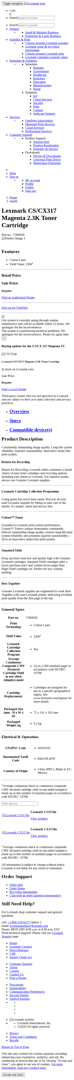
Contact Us (16, 974)
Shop (12, 173)
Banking (38, 67)
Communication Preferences (27, 991)
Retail (36, 89)
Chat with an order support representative (35, 895)
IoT (35, 96)
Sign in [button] (13, 176)
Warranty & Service (45, 149)
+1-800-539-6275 (18, 922)
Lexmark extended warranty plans (46, 57)
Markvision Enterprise (47, 163)
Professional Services (38, 131)
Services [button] (14, 117)
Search (13, 17)
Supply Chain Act (20, 957)
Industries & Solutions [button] (23, 60)
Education (39, 82)
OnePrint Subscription (39, 120)
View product (39, 818)
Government (41, 71)
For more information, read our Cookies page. (32, 1066)
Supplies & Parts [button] (19, 39)
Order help (16, 885)
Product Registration (46, 145)
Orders (29, 187)
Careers (14, 971)
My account (32, 180)
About (13, 967)
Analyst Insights (19, 998)
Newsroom (16, 984)
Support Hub (41, 142)
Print (36, 106)
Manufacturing (42, 85)
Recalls (14, 1040)
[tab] (40, 411)
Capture (38, 110)
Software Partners (44, 113)
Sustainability (17, 988)
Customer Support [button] (20, 134)
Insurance (39, 78)
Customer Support (20, 964)
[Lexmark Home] (35, 3)
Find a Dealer (17, 978)
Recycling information (23, 892)
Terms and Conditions (23, 1036)
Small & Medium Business (42, 32)
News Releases (18, 950)
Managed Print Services (40, 124)
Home (13, 197)
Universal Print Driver (47, 159)
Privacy (14, 1033)
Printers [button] (14, 29)
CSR (12, 953)
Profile (29, 183)
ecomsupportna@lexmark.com (29, 925)
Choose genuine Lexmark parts (44, 53)
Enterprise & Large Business (43, 36)
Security (38, 103)
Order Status (17, 888)
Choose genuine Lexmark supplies (46, 43)
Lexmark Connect (20, 946)
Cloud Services (42, 99)
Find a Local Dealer (14, 389)
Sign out (30, 191)
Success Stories (19, 995)
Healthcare (40, 74)
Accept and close (13, 1074)
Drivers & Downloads (47, 156)
